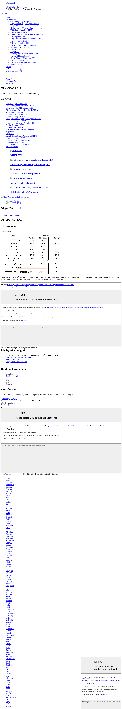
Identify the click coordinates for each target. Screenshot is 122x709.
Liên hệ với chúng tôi (14, 71)
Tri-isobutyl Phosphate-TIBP (21, 30)
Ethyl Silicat (15, 49)
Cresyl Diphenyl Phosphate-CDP (23, 58)
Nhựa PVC (14, 52)
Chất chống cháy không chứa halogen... (30, 164)
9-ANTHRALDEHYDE (20, 47)
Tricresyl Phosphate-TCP (19, 43)
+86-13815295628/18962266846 (18, 357)
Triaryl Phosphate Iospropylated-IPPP (24, 45)
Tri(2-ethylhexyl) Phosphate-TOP (23, 62)
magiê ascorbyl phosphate (23, 183)
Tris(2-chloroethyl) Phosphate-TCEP (24, 26)
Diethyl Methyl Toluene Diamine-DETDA (26, 28)
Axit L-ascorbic (16, 64)
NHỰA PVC (16, 155)
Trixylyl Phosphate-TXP (19, 60)
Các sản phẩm (11, 19)
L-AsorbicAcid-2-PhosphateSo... (26, 173)
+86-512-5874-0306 (13, 359)
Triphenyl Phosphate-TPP (20, 32)
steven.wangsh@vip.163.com (17, 364)
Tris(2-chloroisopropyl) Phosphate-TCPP (25, 39)
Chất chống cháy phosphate (20, 22)
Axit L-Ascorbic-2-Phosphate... (25, 192)
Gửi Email (5, 405)
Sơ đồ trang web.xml (13, 376)
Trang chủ (9, 17)
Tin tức (8, 67)
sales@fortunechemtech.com (16, 7)
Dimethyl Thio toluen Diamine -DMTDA (26, 54)
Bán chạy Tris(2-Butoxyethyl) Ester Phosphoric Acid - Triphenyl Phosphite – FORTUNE (40, 285)
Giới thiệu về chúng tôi (14, 69)
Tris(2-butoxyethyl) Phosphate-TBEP (24, 24)
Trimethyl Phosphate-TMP (20, 37)
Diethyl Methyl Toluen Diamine (20, 287)
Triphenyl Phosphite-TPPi (20, 56)
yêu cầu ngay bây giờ (9, 399)
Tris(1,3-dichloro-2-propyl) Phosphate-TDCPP (28, 34)
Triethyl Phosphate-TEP (19, 41)
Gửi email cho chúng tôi (10, 215)
